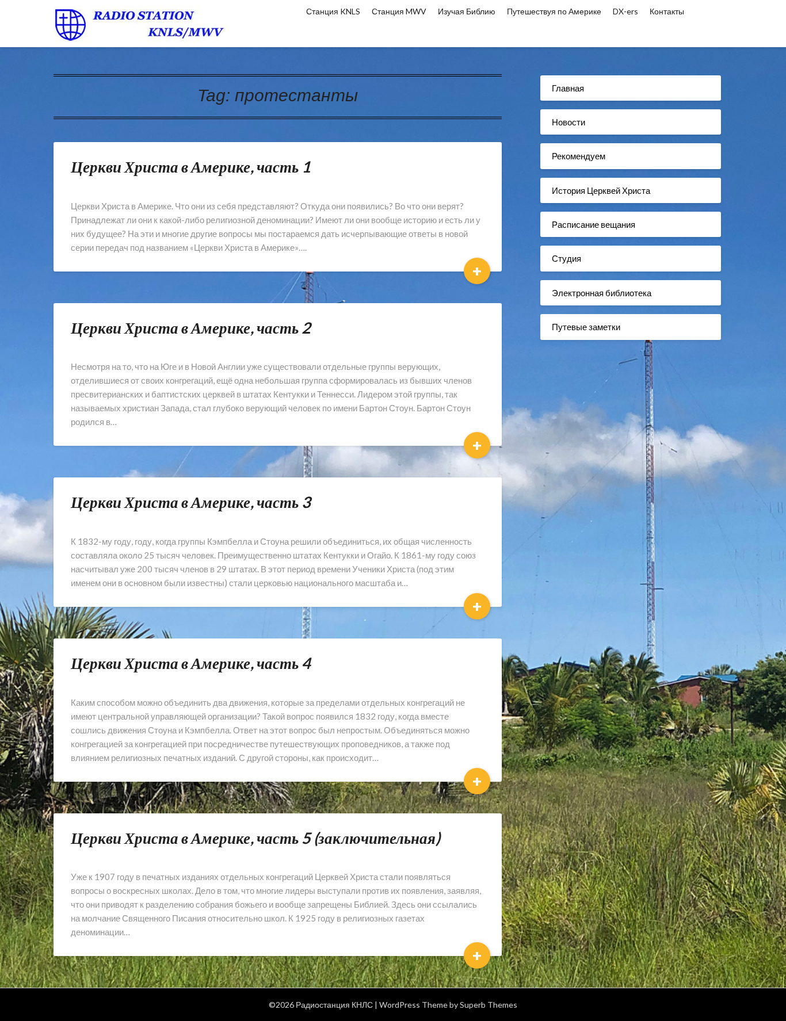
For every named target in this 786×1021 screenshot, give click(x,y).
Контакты (667, 11)
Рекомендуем (578, 156)
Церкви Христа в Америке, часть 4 (191, 662)
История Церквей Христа (601, 190)
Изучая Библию (466, 11)
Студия (566, 258)
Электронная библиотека (601, 293)
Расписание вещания (593, 224)
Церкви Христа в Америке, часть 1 (191, 166)
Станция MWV (399, 11)
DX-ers (625, 11)
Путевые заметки (586, 327)
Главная (568, 88)
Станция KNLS (333, 11)
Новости (568, 122)
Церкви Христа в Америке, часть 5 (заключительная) (255, 837)
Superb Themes (488, 1004)
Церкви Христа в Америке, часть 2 (191, 327)
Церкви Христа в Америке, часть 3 (191, 501)
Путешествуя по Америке (554, 11)
